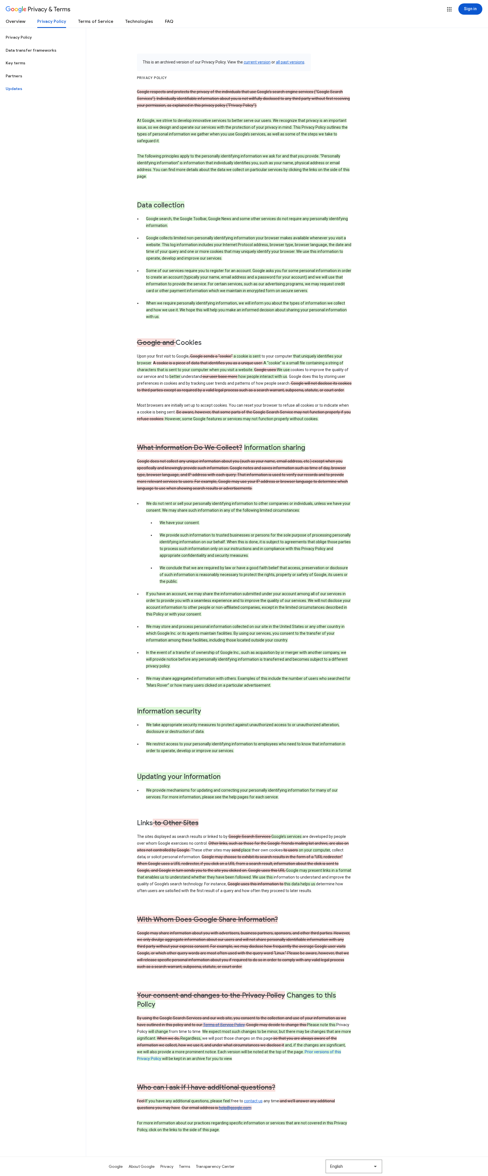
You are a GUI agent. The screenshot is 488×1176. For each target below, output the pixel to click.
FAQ (169, 21)
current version (257, 62)
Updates (14, 88)
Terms (184, 1166)
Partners (14, 75)
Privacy (167, 1166)
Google (116, 1166)
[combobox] (354, 1166)
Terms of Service (95, 21)
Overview (15, 21)
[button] (449, 9)
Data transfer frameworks (31, 50)
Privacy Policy (51, 21)
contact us (253, 1101)
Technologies (139, 21)
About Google (141, 1166)
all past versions (290, 62)
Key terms (15, 62)
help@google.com (235, 1107)
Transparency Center (215, 1166)
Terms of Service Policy (224, 1024)
